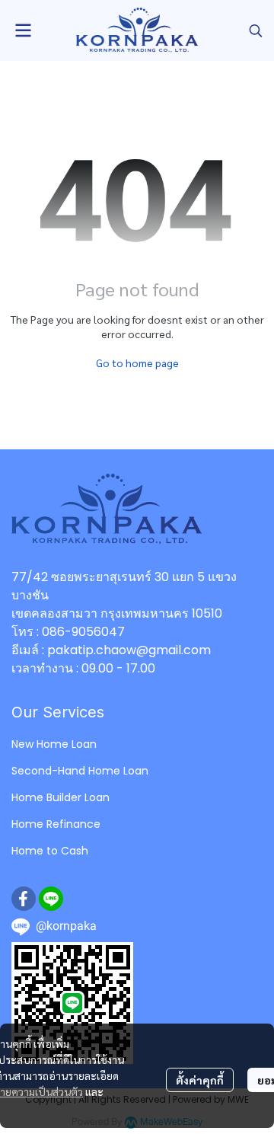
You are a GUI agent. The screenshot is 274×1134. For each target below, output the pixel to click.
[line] (51, 898)
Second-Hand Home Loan (79, 770)
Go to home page (137, 362)
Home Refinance (55, 824)
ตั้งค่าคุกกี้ (200, 1080)
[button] (255, 30)
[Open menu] (23, 30)
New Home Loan (54, 744)
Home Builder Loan (60, 797)
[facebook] (23, 898)
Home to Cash (49, 850)
